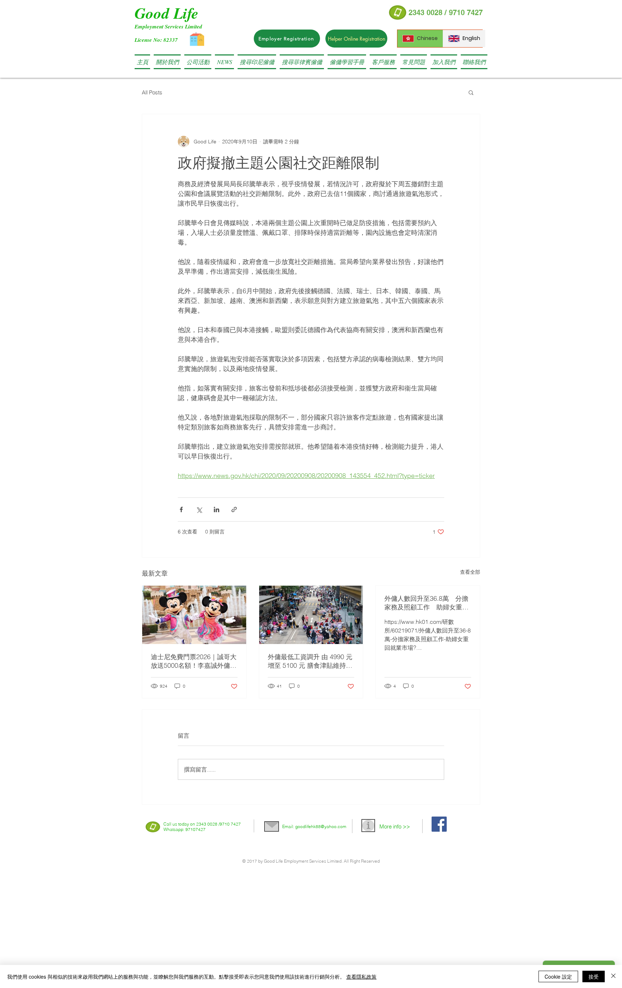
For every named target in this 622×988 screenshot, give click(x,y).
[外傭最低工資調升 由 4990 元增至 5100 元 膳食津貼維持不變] (311, 615)
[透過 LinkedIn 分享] (216, 509)
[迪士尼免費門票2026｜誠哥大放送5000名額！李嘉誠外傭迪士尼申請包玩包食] (194, 615)
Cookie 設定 (558, 976)
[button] (257, 61)
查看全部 (470, 572)
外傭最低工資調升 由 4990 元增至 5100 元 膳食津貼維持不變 (310, 661)
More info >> (394, 826)
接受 (594, 976)
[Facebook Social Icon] (439, 824)
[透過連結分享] (234, 509)
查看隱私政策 (361, 976)
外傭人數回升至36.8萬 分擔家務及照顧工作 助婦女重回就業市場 (426, 603)
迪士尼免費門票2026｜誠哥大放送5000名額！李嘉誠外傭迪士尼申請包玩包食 (193, 661)
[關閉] (613, 976)
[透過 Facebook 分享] (181, 509)
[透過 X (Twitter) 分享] (198, 509)
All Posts (152, 92)
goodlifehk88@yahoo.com (320, 826)
